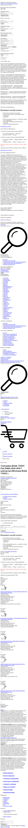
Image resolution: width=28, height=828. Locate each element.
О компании (6, 404)
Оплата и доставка (7, 498)
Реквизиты (5, 802)
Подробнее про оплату (6, 126)
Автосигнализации (5, 271)
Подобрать (3, 58)
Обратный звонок (4, 392)
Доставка (17, 360)
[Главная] (3, 224)
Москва (2, 3)
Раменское (15, 3)
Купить (2, 23)
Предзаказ (3, 486)
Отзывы (5, 497)
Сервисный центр (16, 362)
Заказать (3, 30)
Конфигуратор (4, 360)
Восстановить (4, 35)
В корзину (3, 611)
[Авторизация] (1, 420)
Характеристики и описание (10, 496)
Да (1, 8)
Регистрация (3, 45)
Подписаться (3, 824)
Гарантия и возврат (7, 403)
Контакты (12, 360)
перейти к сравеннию (6, 219)
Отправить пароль (5, 51)
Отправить (3, 530)
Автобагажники (4, 270)
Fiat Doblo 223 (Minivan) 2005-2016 (9, 478)
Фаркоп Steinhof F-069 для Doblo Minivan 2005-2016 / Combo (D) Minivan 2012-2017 (13, 665)
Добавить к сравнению (6, 489)
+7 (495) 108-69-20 (5, 409)
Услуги (14, 397)
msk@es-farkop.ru (4, 416)
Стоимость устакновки (6, 357)
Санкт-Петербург (8, 3)
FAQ (9, 360)
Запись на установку (5, 269)
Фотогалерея (8, 362)
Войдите (14, 46)
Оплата (21, 360)
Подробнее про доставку (6, 150)
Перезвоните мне (4, 15)
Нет (4, 8)
